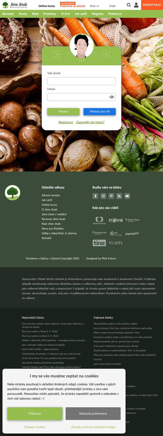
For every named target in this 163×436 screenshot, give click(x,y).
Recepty (8, 13)
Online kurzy (49, 205)
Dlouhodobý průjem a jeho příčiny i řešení (116, 324)
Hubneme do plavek (72, 6)
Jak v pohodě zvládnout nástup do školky (43, 345)
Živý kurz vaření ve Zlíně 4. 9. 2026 (40, 336)
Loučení (98, 359)
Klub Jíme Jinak (51, 224)
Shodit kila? (152, 5)
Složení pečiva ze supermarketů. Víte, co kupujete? (120, 350)
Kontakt (46, 238)
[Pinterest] (111, 196)
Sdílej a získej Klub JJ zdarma (59, 233)
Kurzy (23, 13)
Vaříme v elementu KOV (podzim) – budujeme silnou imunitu (53, 340)
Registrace (66, 122)
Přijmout (35, 413)
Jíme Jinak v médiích (54, 214)
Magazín (98, 13)
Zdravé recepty (51, 195)
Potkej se (115, 13)
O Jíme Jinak (49, 209)
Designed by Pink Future (101, 258)
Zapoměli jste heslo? (90, 122)
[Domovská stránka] (14, 5)
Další (112, 6)
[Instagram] (103, 196)
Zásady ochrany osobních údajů (93, 427)
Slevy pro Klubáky (53, 228)
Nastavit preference (93, 413)
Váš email (53, 73)
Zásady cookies (35, 427)
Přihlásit (63, 111)
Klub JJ (94, 6)
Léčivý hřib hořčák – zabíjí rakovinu (40, 349)
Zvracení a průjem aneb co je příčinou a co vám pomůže (123, 337)
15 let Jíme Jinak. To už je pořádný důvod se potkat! (49, 358)
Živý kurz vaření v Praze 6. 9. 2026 (39, 331)
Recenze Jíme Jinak (53, 219)
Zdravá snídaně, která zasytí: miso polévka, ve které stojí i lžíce (126, 395)
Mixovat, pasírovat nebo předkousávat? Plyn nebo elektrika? (125, 355)
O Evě (65, 13)
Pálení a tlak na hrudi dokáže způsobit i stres (117, 332)
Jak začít (81, 13)
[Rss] (119, 196)
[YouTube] (127, 196)
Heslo (51, 89)
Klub (35, 13)
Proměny (49, 13)
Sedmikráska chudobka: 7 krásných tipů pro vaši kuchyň (51, 354)
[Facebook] (95, 196)
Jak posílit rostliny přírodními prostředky (43, 363)
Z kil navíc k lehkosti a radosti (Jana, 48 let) (116, 346)
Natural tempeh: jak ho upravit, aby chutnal (116, 341)
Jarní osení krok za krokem (107, 364)
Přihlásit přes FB (100, 111)
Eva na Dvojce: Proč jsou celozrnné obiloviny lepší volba (123, 328)
